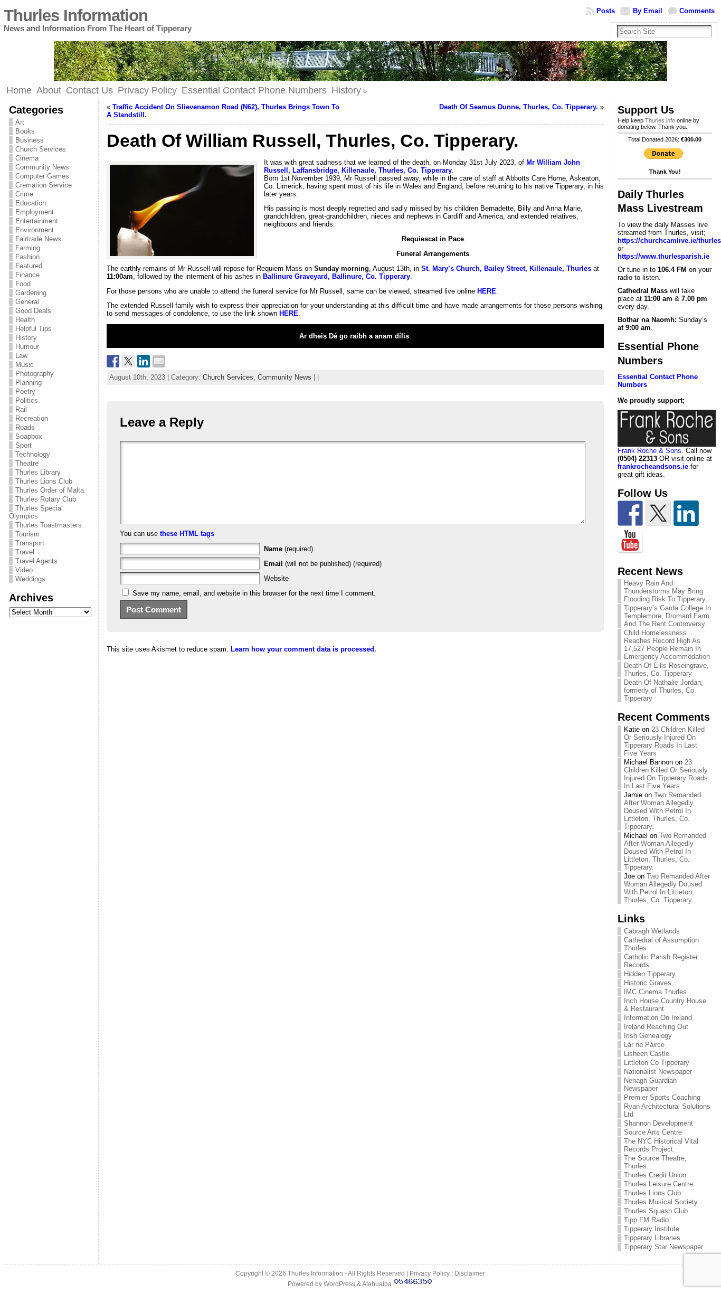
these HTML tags (187, 533)
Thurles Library (38, 472)
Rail (21, 409)
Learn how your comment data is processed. (303, 649)
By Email (647, 11)
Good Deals (33, 311)
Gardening (30, 293)
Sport (23, 445)
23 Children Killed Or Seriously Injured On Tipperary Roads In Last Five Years (664, 741)
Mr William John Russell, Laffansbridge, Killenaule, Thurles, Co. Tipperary (422, 166)
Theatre (27, 463)
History (26, 338)
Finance (27, 275)
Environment (34, 230)
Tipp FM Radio (646, 1220)
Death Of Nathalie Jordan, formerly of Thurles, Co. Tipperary (663, 690)
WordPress (339, 1284)
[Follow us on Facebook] (630, 513)
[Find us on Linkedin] (686, 513)
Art (19, 122)
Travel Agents (36, 561)
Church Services (40, 149)
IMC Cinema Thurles (655, 992)
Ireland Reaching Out (656, 1027)
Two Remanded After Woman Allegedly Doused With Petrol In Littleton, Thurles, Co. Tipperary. (662, 810)
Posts (605, 11)
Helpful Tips (33, 329)
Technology (32, 454)
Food (23, 284)
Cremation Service (43, 185)
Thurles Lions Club (43, 481)
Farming (27, 248)
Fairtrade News (38, 239)
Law (21, 356)
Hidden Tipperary (650, 974)
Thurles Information (76, 15)
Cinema (27, 158)
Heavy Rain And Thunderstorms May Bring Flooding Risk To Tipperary (665, 591)
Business (29, 140)
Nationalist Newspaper (658, 1071)
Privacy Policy (430, 1273)
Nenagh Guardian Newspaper (650, 1084)
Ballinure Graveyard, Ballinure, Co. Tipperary (336, 276)
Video (24, 570)
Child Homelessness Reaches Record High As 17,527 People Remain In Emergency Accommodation (667, 644)
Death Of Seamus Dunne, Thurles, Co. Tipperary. (518, 107)
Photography (34, 373)
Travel (24, 552)
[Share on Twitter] (128, 361)
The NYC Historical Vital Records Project (661, 1145)
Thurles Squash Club (656, 1211)
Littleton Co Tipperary (656, 1063)
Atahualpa (377, 1284)
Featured (28, 266)
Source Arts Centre (653, 1132)
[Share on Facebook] (113, 361)
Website (276, 578)
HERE (288, 313)
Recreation (31, 418)
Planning (28, 382)
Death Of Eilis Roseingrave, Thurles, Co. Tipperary (666, 669)
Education (30, 203)
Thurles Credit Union (655, 1175)
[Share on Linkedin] (143, 361)
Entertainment (36, 221)
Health (25, 320)
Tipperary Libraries (652, 1238)
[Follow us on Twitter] (658, 513)
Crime (24, 194)
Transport (29, 543)
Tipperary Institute (651, 1229)
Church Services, (230, 377)
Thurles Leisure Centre (658, 1184)
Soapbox (28, 436)
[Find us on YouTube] (630, 541)
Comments (697, 11)
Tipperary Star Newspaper (663, 1247)
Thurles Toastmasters (48, 525)
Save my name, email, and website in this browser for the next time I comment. (254, 593)
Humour (27, 347)
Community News (42, 167)
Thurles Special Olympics (36, 512)
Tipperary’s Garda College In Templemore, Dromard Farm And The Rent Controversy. (667, 616)
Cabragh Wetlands (652, 931)
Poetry (25, 391)
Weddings (30, 579)
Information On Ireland (658, 1018)
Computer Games (42, 176)
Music (24, 365)
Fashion (27, 257)
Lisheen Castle (646, 1054)
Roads (25, 427)
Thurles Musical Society (661, 1202)
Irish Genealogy (648, 1036)
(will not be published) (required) (323, 564)
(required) (288, 549)
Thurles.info (660, 120)
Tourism (27, 534)
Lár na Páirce (644, 1045)
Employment (34, 212)
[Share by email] (159, 361)
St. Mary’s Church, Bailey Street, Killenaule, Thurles (506, 268)
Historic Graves (647, 983)
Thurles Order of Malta (49, 490)
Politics (26, 400)
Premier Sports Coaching (662, 1097)
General (27, 302)
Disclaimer (469, 1273)
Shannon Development (658, 1123)
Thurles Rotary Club (45, 499)
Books (25, 131)
